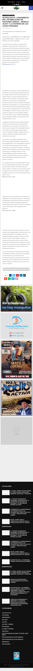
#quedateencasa (6, 612)
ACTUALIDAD (5, 15)
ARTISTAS (4, 619)
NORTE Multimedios (19, 666)
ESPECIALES (5, 631)
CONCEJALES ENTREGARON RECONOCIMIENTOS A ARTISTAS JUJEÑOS (19, 581)
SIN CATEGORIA (6, 644)
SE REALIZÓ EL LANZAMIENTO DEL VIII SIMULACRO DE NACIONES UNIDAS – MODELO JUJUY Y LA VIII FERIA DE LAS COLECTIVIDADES (16, 269)
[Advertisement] (16, 462)
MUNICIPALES (5, 641)
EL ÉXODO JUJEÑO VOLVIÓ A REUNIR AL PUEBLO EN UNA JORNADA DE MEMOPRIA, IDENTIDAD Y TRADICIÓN (20, 492)
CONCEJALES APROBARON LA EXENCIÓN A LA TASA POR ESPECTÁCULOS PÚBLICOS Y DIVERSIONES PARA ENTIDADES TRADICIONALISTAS (19, 602)
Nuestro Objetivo (11, 2)
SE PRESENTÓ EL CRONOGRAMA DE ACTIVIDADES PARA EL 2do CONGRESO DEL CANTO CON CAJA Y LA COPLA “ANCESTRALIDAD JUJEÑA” (20, 512)
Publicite (23, 2)
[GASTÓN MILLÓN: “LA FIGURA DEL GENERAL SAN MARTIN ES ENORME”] (6, 561)
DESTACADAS (11, 15)
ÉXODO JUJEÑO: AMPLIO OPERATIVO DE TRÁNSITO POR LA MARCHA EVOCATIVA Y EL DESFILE (20, 521)
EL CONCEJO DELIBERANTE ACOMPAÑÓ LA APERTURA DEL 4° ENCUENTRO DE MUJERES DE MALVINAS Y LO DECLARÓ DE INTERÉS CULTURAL (19, 501)
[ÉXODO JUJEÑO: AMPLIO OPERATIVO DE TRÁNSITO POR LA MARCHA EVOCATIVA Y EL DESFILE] (6, 521)
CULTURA (4, 622)
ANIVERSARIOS (6, 617)
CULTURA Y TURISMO (7, 624)
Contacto (18, 2)
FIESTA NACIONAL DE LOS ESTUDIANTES (12, 637)
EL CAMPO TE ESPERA (7, 628)
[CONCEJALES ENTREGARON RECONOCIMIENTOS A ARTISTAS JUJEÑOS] (6, 581)
